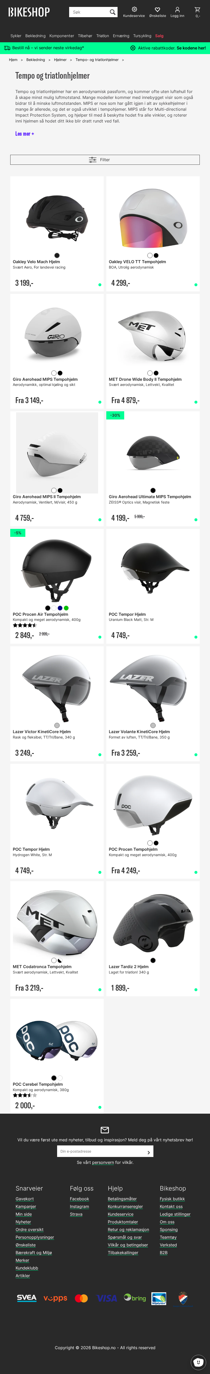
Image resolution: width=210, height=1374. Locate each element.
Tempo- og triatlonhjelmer (97, 59)
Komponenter (61, 35)
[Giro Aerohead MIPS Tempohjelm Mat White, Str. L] (57, 336)
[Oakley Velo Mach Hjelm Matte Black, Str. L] (57, 218)
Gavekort (25, 1198)
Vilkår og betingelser (128, 1244)
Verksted (168, 1244)
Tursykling (142, 35)
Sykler (16, 35)
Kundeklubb (27, 1267)
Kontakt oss (171, 1206)
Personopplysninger (35, 1237)
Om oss (167, 1221)
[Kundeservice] (135, 10)
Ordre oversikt (30, 1229)
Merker (22, 1260)
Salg (159, 35)
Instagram (79, 1206)
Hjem (13, 59)
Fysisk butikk (172, 1198)
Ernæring (121, 35)
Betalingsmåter (122, 1198)
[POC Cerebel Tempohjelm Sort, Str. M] (57, 1041)
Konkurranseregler (125, 1206)
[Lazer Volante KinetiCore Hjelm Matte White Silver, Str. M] (153, 688)
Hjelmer (60, 59)
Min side (24, 1214)
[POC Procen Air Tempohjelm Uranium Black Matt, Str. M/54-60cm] (57, 571)
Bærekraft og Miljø (34, 1252)
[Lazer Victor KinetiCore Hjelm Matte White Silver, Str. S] (57, 688)
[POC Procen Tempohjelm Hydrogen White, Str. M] (153, 806)
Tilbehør (85, 35)
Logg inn (177, 16)
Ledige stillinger (175, 1214)
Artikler (23, 1275)
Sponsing (169, 1229)
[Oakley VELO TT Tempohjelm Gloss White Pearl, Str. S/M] (153, 218)
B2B (163, 1252)
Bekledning (35, 35)
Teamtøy (168, 1237)
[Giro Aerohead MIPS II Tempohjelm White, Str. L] (57, 453)
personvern (103, 1162)
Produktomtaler (123, 1221)
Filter (105, 159)
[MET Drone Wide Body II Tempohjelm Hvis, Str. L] (153, 336)
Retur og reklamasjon (128, 1229)
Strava (76, 1214)
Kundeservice (120, 1214)
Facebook (79, 1198)
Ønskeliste (26, 1244)
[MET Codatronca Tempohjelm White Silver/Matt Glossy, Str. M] (57, 923)
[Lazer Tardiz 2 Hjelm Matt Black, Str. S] (153, 923)
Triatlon (102, 35)
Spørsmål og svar (125, 1237)
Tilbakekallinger (123, 1252)
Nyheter (23, 1221)
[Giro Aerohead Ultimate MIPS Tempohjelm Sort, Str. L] (153, 453)
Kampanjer (26, 1206)
